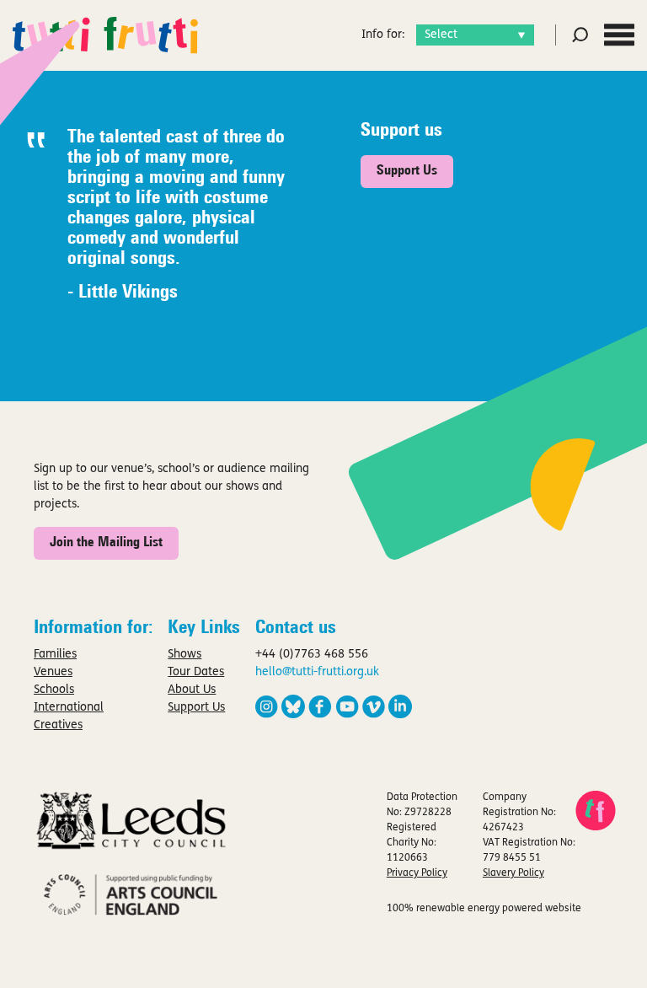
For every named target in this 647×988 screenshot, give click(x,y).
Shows (184, 654)
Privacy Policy (417, 873)
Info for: (382, 35)
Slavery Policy (513, 873)
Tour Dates (196, 672)
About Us (192, 690)
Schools (54, 690)
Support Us (407, 171)
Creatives (58, 725)
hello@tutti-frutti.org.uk (317, 672)
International (69, 707)
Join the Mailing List (106, 543)
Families (55, 654)
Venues (53, 672)
